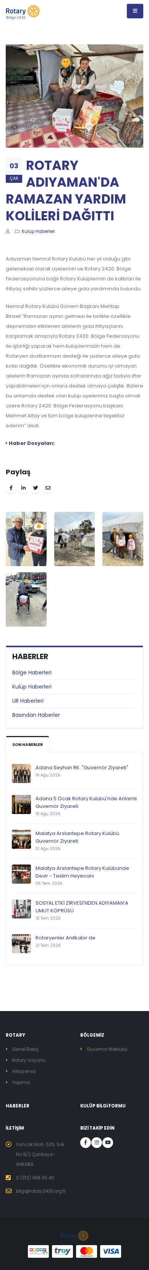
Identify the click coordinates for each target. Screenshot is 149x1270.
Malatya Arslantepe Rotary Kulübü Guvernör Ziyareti (77, 837)
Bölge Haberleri (32, 672)
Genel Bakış (25, 1049)
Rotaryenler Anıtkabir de (66, 937)
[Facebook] (85, 1142)
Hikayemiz (24, 1071)
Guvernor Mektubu (107, 1049)
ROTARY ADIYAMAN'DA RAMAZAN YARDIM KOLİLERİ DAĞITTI (66, 190)
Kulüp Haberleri (32, 686)
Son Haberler (27, 744)
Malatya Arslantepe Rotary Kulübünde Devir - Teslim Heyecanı (82, 872)
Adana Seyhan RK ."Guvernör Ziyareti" (82, 767)
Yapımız (21, 1083)
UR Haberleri (28, 701)
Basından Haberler (36, 715)
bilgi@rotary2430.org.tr (41, 1191)
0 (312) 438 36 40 (35, 1178)
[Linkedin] (96, 1142)
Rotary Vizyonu (28, 1060)
